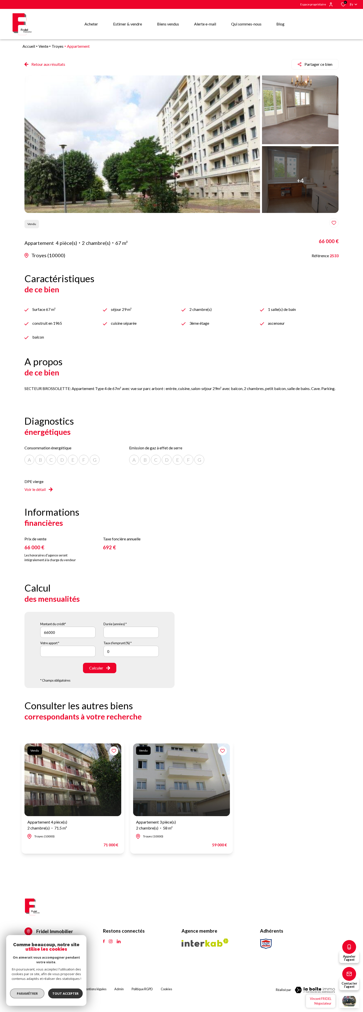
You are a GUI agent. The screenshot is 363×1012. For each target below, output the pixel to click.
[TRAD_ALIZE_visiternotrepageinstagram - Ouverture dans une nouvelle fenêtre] (111, 941)
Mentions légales (94, 989)
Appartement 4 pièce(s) (47, 825)
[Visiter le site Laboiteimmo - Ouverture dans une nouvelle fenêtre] (315, 990)
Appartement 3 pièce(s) (156, 825)
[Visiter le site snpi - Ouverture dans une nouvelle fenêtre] (266, 944)
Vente (43, 46)
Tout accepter (65, 993)
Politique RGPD (142, 989)
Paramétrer (27, 993)
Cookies (166, 989)
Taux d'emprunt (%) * (117, 643)
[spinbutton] (131, 651)
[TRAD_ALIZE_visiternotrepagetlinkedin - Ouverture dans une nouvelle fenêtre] (119, 941)
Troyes (57, 46)
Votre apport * (49, 643)
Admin (119, 989)
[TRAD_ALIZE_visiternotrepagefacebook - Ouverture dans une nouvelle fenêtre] (104, 941)
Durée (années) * (115, 624)
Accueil (28, 46)
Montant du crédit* (53, 624)
